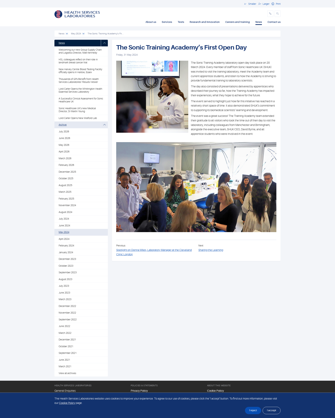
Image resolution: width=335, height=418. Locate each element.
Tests (181, 21)
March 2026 (65, 158)
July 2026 (64, 131)
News (258, 21)
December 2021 (67, 339)
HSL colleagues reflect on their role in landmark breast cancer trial (78, 61)
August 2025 (65, 185)
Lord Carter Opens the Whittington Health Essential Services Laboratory (80, 90)
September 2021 (68, 353)
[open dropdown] (66, 33)
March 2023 (65, 299)
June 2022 (64, 326)
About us (151, 21)
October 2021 (66, 346)
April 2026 (64, 151)
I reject (253, 410)
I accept (271, 410)
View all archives (67, 373)
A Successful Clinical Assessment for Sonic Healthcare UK (81, 100)
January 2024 (66, 252)
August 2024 (65, 212)
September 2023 (68, 272)
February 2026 (66, 165)
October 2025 (66, 178)
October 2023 (66, 265)
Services (167, 21)
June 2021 (64, 359)
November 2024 (67, 205)
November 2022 (67, 312)
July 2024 (64, 218)
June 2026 (64, 138)
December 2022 (67, 306)
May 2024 (64, 232)
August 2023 (65, 279)
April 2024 (64, 239)
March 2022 (65, 333)
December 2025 (67, 171)
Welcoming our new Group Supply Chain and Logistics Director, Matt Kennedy (80, 51)
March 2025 (65, 191)
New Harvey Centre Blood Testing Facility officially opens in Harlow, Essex (80, 71)
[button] (249, 3)
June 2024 (64, 225)
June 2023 (64, 292)
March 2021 (65, 366)
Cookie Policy (215, 390)
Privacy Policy (139, 390)
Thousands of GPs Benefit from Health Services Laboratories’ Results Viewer (79, 81)
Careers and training (237, 21)
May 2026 (64, 145)
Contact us (274, 21)
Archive (63, 124)
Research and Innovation (205, 21)
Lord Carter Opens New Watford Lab (78, 118)
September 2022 (68, 319)
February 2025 (66, 198)
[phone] (270, 13)
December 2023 (67, 259)
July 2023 (64, 285)
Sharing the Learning (210, 250)
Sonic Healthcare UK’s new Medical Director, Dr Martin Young (77, 110)
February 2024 (66, 245)
